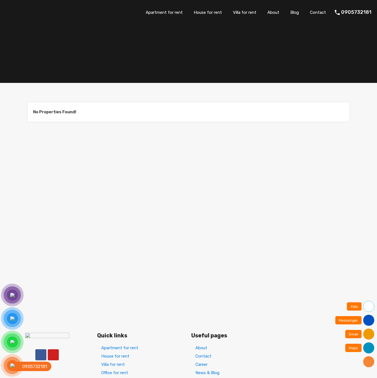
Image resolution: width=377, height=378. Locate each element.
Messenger (348, 320)
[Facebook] (40, 354)
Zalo (354, 307)
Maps (353, 348)
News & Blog (207, 372)
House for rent (208, 12)
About (273, 12)
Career (201, 364)
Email (353, 334)
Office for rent (114, 372)
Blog (294, 12)
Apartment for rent (164, 12)
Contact (318, 12)
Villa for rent (244, 12)
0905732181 (356, 12)
